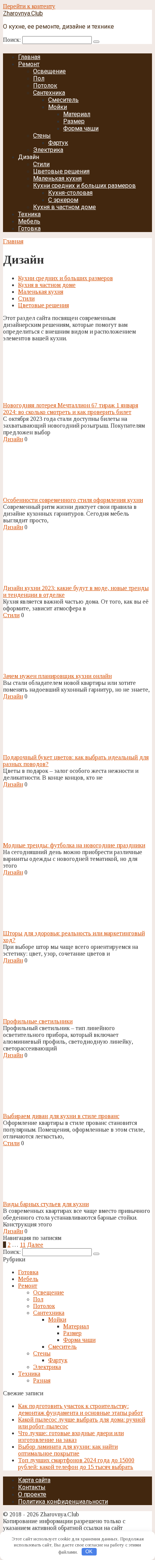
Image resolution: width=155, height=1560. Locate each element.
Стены (42, 135)
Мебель (29, 221)
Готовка (29, 228)
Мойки (57, 107)
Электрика (48, 149)
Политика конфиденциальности (63, 1501)
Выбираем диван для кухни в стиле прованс (61, 1116)
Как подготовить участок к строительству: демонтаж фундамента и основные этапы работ (80, 1409)
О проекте (32, 1494)
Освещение (49, 71)
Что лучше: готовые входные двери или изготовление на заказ (71, 1436)
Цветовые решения (61, 171)
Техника (29, 214)
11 (23, 1244)
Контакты (32, 1487)
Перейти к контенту (29, 6)
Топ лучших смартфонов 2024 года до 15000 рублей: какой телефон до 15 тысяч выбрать (76, 1463)
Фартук (58, 142)
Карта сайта (34, 1480)
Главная (29, 57)
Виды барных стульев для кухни (46, 1204)
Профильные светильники (38, 1021)
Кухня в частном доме (64, 207)
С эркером (63, 199)
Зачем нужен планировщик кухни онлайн (57, 676)
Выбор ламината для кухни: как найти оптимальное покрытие (68, 1450)
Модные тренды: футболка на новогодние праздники (74, 845)
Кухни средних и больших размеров (84, 185)
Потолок (45, 85)
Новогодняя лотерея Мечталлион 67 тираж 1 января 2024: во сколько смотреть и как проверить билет (70, 408)
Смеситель (63, 99)
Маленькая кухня (57, 178)
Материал (76, 114)
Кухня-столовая (70, 192)
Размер (74, 121)
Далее (35, 1244)
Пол (38, 78)
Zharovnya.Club (23, 13)
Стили (41, 164)
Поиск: (12, 39)
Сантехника (49, 92)
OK (89, 1551)
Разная (41, 1380)
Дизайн (13, 439)
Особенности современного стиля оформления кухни (73, 500)
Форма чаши (81, 128)
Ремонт (29, 64)
